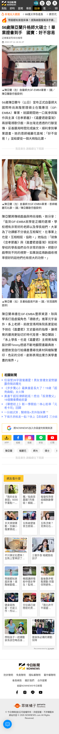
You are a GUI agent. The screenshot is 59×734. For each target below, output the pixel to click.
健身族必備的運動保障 (42, 639)
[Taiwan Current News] (36, 3)
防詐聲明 (8, 675)
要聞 (20, 8)
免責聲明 (21, 675)
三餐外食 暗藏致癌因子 (42, 557)
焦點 (4, 8)
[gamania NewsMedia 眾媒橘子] (29, 705)
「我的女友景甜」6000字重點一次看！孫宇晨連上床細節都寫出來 (11, 499)
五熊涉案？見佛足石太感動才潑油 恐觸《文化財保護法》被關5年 (47, 525)
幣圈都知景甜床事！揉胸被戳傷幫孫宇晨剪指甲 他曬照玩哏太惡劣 (11, 581)
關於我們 (29, 680)
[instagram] (25, 692)
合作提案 (42, 680)
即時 (12, 8)
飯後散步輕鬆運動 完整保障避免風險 (47, 581)
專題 (28, 8)
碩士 (47, 450)
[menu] (56, 8)
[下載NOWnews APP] (42, 3)
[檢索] (48, 3)
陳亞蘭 (8, 450)
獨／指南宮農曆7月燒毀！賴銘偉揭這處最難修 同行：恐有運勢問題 (29, 499)
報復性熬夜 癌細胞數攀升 (47, 499)
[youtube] (40, 692)
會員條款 (17, 680)
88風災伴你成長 (34, 14)
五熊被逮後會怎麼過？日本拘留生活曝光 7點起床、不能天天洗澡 (29, 525)
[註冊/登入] (54, 3)
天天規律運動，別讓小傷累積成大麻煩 (11, 526)
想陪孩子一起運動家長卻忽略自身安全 (15, 639)
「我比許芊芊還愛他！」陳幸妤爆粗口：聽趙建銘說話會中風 (47, 607)
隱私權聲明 (35, 675)
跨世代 (53, 14)
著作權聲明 (50, 675)
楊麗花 (22, 450)
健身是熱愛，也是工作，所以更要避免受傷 (11, 608)
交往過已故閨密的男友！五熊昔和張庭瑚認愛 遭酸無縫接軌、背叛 (29, 607)
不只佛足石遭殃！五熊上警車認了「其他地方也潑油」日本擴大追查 (15, 557)
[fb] (17, 692)
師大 (35, 450)
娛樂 (37, 8)
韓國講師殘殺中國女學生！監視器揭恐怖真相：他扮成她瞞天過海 (29, 581)
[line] (33, 692)
